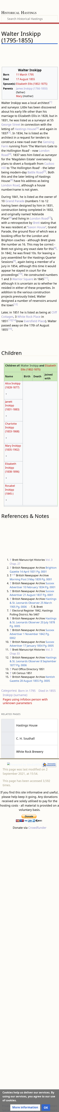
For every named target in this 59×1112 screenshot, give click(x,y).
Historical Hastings (19, 13)
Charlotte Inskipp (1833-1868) (12, 427)
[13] (10, 320)
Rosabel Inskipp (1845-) (10, 489)
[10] (20, 273)
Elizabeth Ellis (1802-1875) (31, 84)
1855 (32, 79)
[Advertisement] (29, 966)
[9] (14, 260)
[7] (49, 217)
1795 (31, 74)
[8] (55, 247)
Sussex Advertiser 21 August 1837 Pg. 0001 (32, 593)
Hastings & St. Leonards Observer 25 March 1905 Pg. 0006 (33, 603)
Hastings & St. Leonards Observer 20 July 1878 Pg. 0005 (33, 622)
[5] (44, 171)
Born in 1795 (27, 691)
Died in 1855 (47, 691)
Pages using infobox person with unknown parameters (25, 701)
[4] (9, 154)
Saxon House (37, 227)
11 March (21, 74)
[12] (15, 304)
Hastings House (25, 129)
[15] (10, 328)
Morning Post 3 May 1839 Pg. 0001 (31, 579)
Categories (8, 691)
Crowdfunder (37, 828)
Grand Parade (14, 201)
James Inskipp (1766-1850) (32, 88)
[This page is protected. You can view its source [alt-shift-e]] (38, 50)
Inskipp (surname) (15, 695)
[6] (10, 217)
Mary (19, 96)
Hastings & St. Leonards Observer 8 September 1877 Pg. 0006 (33, 661)
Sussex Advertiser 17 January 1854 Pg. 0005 (32, 644)
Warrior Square (22, 279)
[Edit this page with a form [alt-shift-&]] (32, 50)
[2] (37, 128)
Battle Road (35, 172)
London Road (10, 185)
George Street (10, 124)
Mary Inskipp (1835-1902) (13, 447)
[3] (9, 132)
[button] (25, 1107)
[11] (46, 278)
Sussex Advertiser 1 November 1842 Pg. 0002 (32, 634)
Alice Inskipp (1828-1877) (12, 385)
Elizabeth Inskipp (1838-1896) (12, 467)
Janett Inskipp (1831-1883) (12, 405)
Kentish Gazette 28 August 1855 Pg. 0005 (32, 679)
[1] (50, 101)
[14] (14, 320)
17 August (22, 79)
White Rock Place (28, 317)
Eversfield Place (34, 321)
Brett (36, 223)
